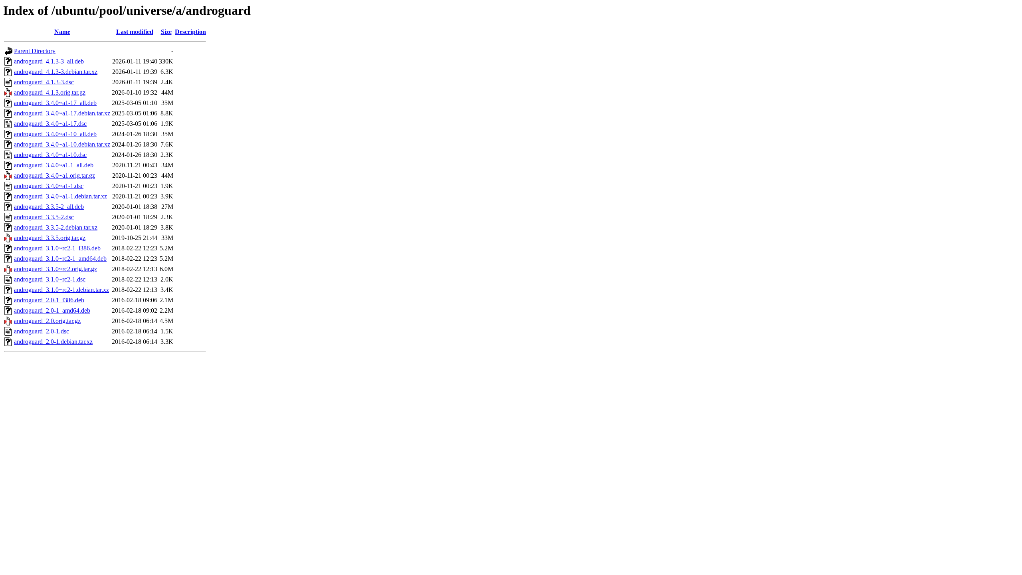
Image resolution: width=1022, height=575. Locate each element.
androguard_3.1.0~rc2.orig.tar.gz (55, 269)
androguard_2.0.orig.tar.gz (47, 320)
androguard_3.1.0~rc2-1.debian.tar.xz (61, 289)
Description (190, 31)
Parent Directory (34, 51)
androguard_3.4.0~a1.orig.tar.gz (54, 175)
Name (62, 31)
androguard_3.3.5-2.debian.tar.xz (55, 227)
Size (166, 31)
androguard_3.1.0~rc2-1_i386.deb (57, 248)
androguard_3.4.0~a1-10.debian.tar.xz (62, 144)
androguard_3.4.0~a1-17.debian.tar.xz (62, 113)
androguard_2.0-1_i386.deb (49, 300)
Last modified (134, 31)
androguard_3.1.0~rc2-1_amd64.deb (60, 258)
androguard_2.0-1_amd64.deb (52, 310)
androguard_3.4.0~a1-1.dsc (48, 185)
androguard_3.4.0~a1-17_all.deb (55, 102)
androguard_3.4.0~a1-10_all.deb (55, 134)
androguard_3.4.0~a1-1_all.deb (53, 165)
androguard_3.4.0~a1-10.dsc (50, 154)
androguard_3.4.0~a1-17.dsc (50, 123)
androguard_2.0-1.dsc (41, 331)
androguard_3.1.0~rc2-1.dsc (49, 279)
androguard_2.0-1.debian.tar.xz (53, 341)
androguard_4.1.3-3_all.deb (49, 61)
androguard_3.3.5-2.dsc (44, 217)
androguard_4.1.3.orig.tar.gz (49, 92)
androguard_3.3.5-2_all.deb (49, 206)
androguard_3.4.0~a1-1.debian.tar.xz (60, 196)
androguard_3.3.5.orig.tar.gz (49, 237)
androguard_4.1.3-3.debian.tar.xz (55, 71)
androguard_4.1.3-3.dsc (44, 82)
